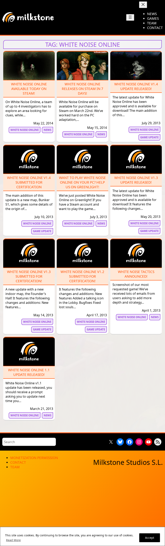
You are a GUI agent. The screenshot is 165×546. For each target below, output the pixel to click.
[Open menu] (130, 17)
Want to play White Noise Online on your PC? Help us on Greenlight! (82, 182)
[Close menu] (143, 4)
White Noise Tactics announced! (136, 274)
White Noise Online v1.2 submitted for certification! (82, 276)
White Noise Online (24, 130)
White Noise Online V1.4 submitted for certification (29, 182)
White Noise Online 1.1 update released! (29, 372)
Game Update (149, 137)
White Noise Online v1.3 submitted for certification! (29, 276)
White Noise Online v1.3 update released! (136, 180)
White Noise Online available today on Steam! (29, 89)
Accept (149, 538)
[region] (82, 536)
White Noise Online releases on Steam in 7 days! (82, 89)
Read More (13, 540)
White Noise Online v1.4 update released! (136, 86)
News (47, 130)
